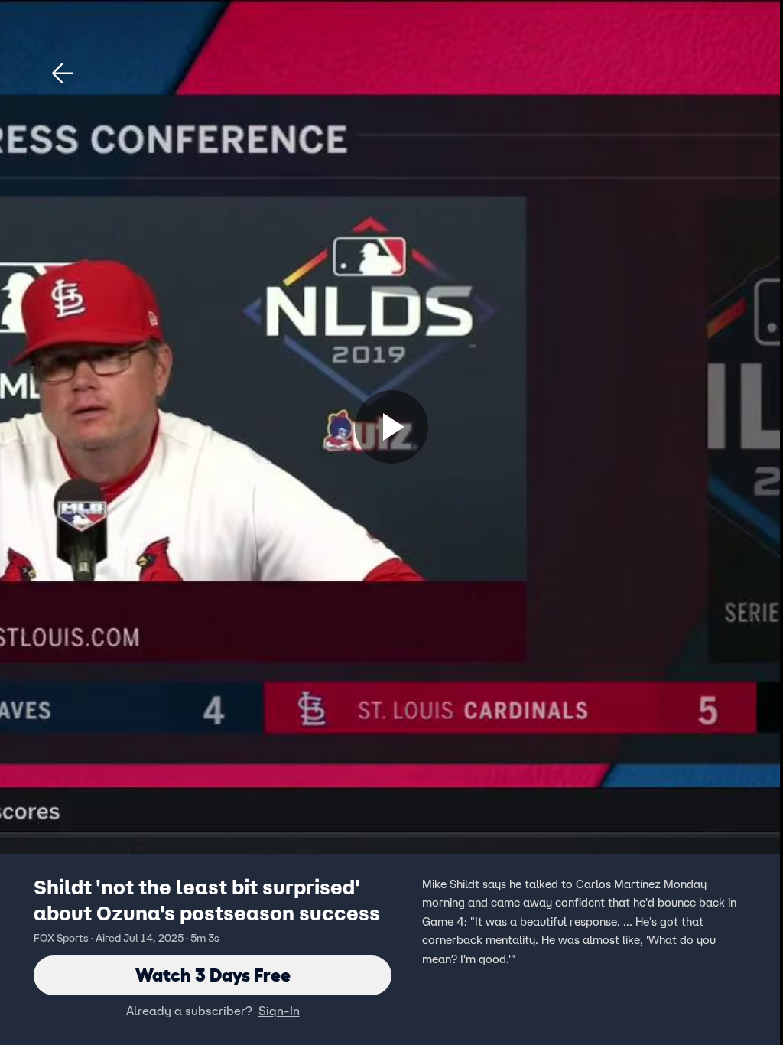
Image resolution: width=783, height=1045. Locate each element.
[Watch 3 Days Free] (391, 427)
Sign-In (279, 1010)
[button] (62, 73)
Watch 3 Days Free (213, 975)
